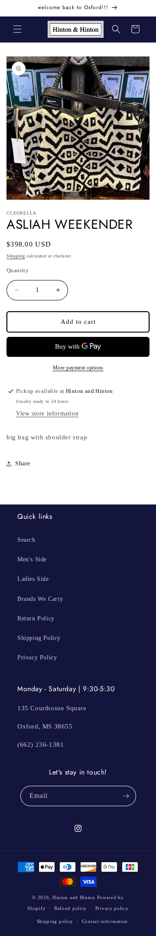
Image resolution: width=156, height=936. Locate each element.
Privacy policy (112, 908)
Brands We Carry (40, 599)
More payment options (78, 368)
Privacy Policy (37, 657)
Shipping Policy (39, 638)
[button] (17, 29)
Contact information (105, 921)
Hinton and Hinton (73, 897)
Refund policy (70, 908)
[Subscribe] (126, 796)
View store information (47, 413)
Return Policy (36, 618)
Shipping (15, 256)
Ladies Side (33, 579)
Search (26, 540)
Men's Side (32, 559)
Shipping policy (55, 921)
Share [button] (22, 463)
